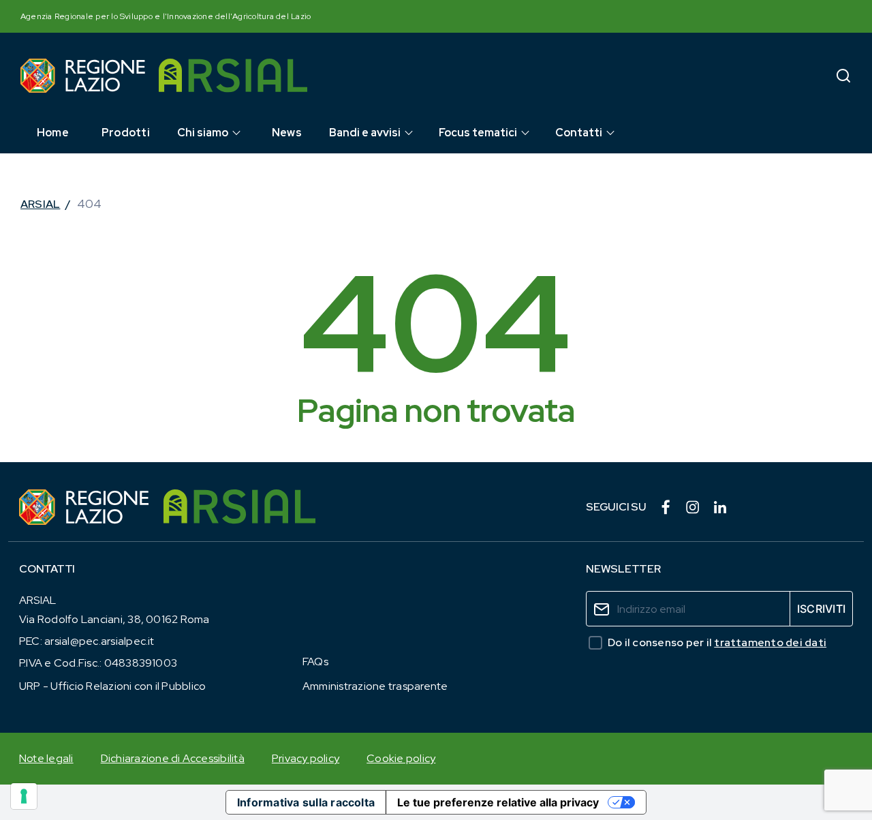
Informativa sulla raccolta (306, 802)
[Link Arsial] (239, 507)
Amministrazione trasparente (375, 686)
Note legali (46, 758)
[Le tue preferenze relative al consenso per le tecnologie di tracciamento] (24, 796)
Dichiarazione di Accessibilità (173, 758)
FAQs (315, 661)
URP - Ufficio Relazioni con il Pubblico (112, 686)
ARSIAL (40, 204)
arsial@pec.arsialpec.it (99, 641)
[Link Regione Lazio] (84, 507)
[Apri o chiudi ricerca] (843, 75)
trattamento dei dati (770, 642)
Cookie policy (401, 758)
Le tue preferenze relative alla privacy (498, 802)
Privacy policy (305, 758)
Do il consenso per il (717, 642)
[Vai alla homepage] (82, 76)
